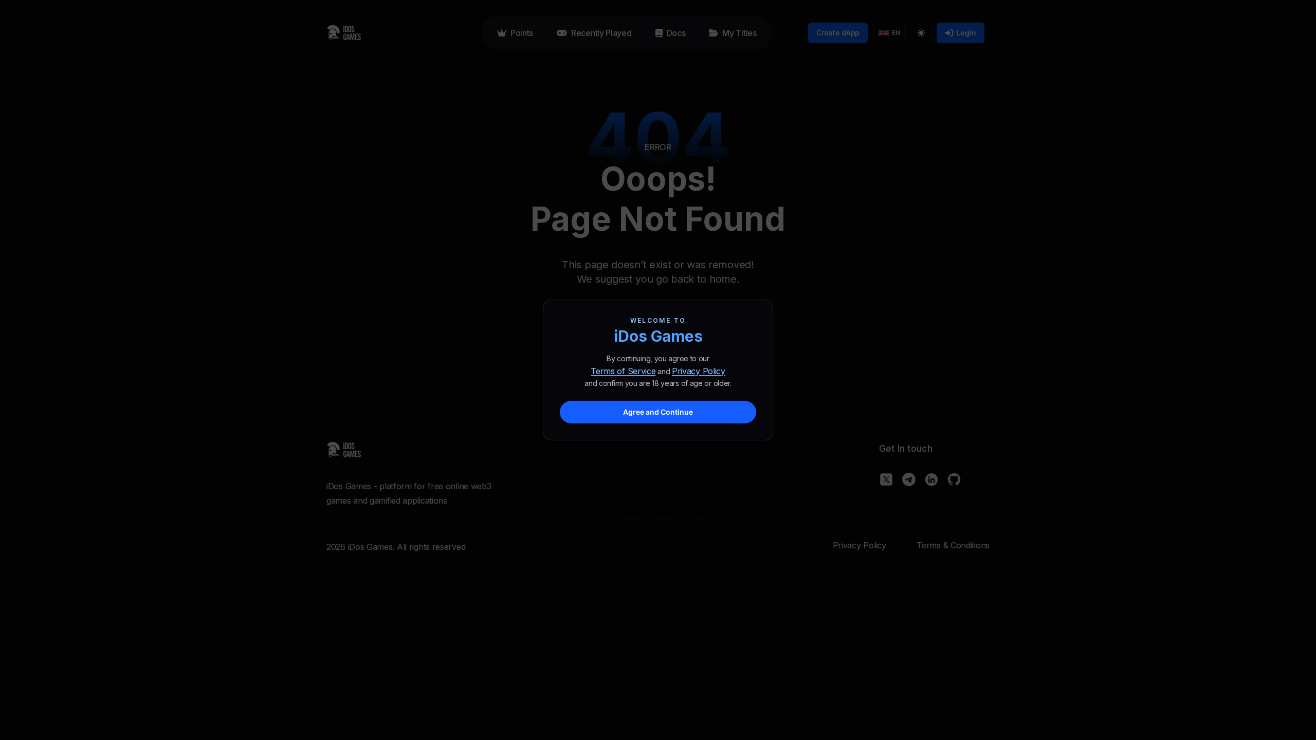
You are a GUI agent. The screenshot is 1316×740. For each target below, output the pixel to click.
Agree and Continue (658, 412)
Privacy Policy (698, 371)
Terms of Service (623, 371)
